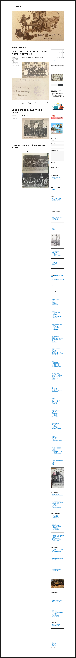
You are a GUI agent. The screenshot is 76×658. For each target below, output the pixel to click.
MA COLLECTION (15, 63)
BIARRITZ (53, 313)
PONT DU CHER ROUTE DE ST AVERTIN (57, 202)
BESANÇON (53, 311)
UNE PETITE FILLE (54, 452)
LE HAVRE (53, 379)
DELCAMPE (53, 264)
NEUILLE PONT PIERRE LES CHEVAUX (57, 217)
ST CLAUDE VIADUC (54, 438)
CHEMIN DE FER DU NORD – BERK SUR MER (58, 535)
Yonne (53, 463)
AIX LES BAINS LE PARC (55, 299)
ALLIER (53, 300)
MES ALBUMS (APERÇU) (55, 631)
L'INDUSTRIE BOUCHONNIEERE (56, 366)
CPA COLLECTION (54, 263)
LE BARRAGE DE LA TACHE (55, 373)
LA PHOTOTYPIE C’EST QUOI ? (56, 181)
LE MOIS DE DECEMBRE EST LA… (56, 169)
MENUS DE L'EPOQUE (55, 393)
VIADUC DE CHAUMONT (55, 455)
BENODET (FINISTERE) (55, 519)
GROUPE (53, 349)
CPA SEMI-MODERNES (55, 329)
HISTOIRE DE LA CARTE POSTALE (56, 180)
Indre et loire (54, 359)
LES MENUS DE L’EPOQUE (55, 503)
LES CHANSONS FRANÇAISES (56, 500)
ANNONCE (53, 302)
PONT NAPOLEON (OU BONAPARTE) (59, 279)
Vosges (53, 459)
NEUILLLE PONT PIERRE (55, 218)
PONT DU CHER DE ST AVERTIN (56, 417)
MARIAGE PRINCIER (55, 391)
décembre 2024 (54, 642)
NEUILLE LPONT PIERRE (55, 405)
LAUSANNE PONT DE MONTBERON (57, 372)
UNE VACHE (53, 543)
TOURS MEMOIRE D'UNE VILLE (56, 447)
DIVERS (53, 335)
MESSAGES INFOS (54, 397)
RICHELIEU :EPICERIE (55, 570)
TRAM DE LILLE (54, 449)
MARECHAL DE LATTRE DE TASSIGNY (57, 390)
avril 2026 (53, 636)
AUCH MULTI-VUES (55, 304)
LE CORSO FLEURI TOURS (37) (56, 200)
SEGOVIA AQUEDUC (54, 433)
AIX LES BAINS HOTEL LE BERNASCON (57, 298)
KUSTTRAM (53, 594)
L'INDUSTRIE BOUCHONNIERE (56, 367)
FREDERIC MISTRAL (55, 343)
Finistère (53, 340)
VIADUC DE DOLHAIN (55, 617)
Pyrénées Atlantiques (55, 424)
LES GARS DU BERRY (55, 556)
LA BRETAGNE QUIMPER (55, 625)
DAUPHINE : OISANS (55, 331)
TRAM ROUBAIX (54, 599)
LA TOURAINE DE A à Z (55, 252)
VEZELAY (53, 454)
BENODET (53, 310)
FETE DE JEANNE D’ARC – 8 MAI (56, 520)
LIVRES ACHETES (54, 384)
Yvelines (53, 464)
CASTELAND (53, 189)
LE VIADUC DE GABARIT (55, 616)
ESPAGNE (53, 227)
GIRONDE (53, 347)
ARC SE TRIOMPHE (54, 303)
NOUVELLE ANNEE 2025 (55, 170)
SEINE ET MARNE (54, 434)
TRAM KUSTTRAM (54, 450)
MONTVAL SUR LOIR (55, 401)
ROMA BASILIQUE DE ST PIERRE (56, 428)
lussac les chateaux (54, 388)
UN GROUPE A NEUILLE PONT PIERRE (57, 451)
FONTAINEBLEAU (54, 342)
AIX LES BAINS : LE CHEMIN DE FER (57, 600)
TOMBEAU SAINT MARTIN (55, 442)
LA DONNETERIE (54, 368)
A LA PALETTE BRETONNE (55, 494)
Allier (52, 301)
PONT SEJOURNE (54, 613)
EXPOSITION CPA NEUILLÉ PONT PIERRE (57, 338)
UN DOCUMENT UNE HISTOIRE (56, 179)
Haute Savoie (54, 351)
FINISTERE (53, 341)
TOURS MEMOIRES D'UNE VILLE (56, 448)
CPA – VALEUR (54, 178)
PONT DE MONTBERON (55, 416)
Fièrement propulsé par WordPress (21, 654)
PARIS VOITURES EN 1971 (55, 413)
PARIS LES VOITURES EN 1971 (56, 525)
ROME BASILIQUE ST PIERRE (56, 429)
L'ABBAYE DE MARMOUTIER (56, 363)
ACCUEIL (53, 294)
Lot (52, 387)
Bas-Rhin (53, 306)
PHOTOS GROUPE (54, 414)
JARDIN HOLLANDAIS (55, 362)
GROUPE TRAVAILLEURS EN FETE (56, 551)
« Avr (54, 60)
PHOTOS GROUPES (14, 64)
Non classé (53, 409)
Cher (52, 323)
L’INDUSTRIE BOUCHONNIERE (56, 501)
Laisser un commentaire (15, 65)
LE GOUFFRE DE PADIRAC (55, 378)
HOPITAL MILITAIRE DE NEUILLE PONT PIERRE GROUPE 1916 (15, 59)
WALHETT (53, 462)
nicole (52, 279)
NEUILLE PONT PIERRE (55, 219)
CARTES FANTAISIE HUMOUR (56, 319)
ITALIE (53, 228)
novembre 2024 (54, 643)
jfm (52, 265)
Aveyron (53, 305)
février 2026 (53, 637)
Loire (52, 386)
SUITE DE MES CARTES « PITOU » (56, 541)
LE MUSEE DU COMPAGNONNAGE (56, 205)
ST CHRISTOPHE (54, 437)
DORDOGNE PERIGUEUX (55, 336)
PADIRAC (53, 412)
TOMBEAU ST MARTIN (55, 527)
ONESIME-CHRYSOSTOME (55, 540)
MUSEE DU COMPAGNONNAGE (56, 404)
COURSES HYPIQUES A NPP (55, 327)
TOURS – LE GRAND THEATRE (56, 206)
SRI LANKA (53, 229)
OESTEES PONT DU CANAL (55, 411)
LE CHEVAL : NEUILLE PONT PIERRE (57, 216)
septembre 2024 (54, 645)
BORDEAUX (53, 315)
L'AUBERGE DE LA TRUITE (55, 364)
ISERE (53, 360)
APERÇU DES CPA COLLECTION (56, 624)
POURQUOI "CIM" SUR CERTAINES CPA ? (57, 422)
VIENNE (53, 458)
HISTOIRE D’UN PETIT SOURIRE (56, 539)
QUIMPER (55, 285)
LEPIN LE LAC (54, 381)
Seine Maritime (54, 435)
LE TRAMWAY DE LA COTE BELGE (56, 380)
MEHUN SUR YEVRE (54, 392)
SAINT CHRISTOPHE (55, 430)
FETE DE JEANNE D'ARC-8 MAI (56, 339)
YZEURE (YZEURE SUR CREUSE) (56, 601)
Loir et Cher (53, 385)
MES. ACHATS (54, 396)
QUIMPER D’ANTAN (54, 254)
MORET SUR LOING (54, 402)
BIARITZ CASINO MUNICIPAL (56, 312)
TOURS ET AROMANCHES (55, 446)
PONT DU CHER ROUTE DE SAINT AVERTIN (58, 418)
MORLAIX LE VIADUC (55, 403)
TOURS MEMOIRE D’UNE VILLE (56, 199)
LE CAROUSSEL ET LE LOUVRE (56, 374)
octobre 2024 (54, 644)
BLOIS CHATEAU (54, 314)
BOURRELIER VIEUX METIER (56, 567)
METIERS (53, 398)
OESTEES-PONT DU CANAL (55, 610)
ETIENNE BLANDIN (54, 497)
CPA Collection (16, 6)
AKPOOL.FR (53, 261)
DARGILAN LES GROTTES (55, 330)
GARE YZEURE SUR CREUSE (56, 344)
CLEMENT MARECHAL (55, 262)
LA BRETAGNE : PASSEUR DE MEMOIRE (57, 190)
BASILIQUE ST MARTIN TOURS (56, 198)
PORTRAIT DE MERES (55, 421)
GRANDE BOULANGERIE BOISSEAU (57, 348)
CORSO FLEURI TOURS (55, 326)
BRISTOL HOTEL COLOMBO (56, 318)
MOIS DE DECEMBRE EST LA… (56, 400)
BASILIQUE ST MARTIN (55, 307)
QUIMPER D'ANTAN (54, 426)
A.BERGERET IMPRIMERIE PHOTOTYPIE (57, 177)
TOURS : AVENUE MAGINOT (56, 201)
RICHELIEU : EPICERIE (55, 427)
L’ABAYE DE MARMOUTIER (56, 251)
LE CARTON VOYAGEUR (55, 191)
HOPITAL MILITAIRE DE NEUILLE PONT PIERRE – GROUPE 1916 (29, 53)
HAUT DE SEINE (54, 350)
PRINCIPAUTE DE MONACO (55, 423)
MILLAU (53, 399)
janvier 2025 (53, 641)
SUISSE (53, 226)
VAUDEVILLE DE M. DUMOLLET (56, 453)
